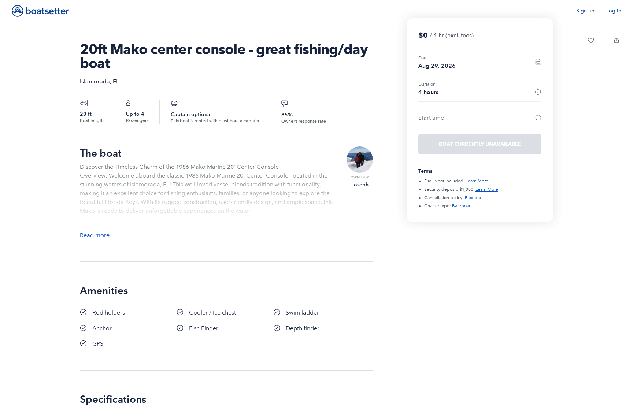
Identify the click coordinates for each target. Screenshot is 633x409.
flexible (473, 197)
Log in (613, 11)
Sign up (585, 11)
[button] (591, 40)
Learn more (477, 180)
